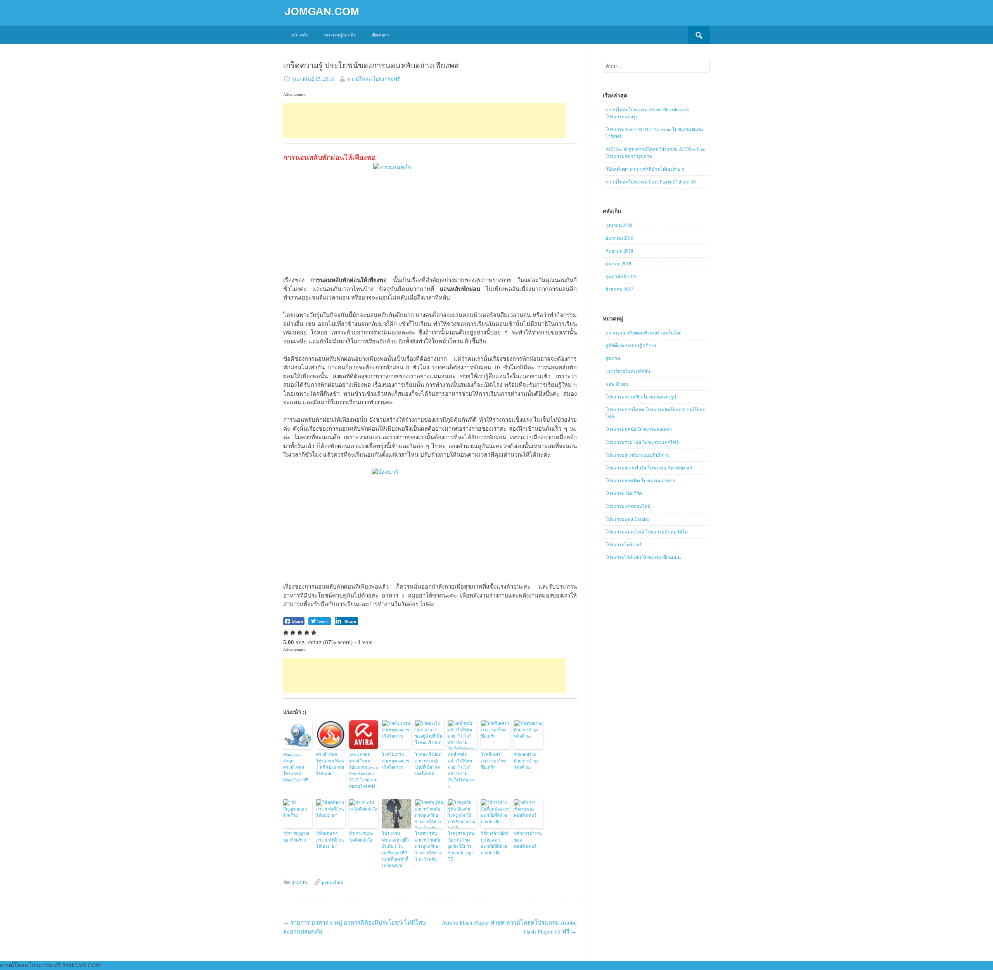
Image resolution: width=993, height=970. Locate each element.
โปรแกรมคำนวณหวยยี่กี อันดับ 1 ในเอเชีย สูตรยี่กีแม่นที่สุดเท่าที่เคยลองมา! (395, 849)
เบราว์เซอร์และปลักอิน (627, 371)
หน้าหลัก (299, 35)
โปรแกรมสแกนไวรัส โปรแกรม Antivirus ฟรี (648, 468)
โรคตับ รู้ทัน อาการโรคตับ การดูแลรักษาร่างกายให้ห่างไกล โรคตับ (428, 846)
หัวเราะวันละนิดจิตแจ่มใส (361, 836)
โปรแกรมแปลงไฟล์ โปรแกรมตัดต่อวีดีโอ (646, 532)
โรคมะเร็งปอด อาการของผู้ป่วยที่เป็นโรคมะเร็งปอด (428, 764)
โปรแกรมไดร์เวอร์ (623, 544)
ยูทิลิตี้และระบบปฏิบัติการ (630, 345)
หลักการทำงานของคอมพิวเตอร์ (528, 840)
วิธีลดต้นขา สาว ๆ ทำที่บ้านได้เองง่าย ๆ (330, 840)
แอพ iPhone (616, 384)
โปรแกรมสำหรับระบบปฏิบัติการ (637, 455)
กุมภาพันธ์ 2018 (621, 276)
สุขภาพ (299, 882)
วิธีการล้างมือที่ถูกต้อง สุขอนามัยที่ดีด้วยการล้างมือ (495, 843)
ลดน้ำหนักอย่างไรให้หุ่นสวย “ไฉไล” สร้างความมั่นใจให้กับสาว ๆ (462, 770)
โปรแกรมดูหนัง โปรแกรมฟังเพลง (638, 429)
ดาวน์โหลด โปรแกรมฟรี (373, 79)
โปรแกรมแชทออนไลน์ (627, 506)
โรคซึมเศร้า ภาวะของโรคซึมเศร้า (493, 760)
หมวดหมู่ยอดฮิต (340, 35)
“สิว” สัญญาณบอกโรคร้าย (296, 836)
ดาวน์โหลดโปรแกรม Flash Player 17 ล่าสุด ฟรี (651, 182)
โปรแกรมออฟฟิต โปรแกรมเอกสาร (640, 480)
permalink (332, 882)
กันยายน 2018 (619, 251)
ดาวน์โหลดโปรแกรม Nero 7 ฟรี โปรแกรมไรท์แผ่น (330, 764)
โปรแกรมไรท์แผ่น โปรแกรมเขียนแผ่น (643, 557)
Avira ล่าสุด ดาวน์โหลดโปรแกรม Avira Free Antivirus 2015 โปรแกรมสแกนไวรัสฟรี (363, 770)
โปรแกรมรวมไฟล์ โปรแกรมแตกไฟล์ (642, 442)
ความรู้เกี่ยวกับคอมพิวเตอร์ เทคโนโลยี (643, 333)
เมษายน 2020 (618, 225)
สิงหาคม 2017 (619, 289)
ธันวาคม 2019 (619, 238)
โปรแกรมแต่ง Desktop (627, 519)
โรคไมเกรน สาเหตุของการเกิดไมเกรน (395, 760)
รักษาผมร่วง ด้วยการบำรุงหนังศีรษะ (526, 760)
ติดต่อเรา (381, 35)
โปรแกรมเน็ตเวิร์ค (623, 493)
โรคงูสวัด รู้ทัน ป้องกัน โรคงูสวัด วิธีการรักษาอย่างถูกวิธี (461, 846)
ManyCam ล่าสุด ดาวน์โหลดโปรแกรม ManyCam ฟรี (295, 767)
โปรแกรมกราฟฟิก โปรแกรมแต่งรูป (640, 397)
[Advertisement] (424, 120)
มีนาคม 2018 (618, 264)
